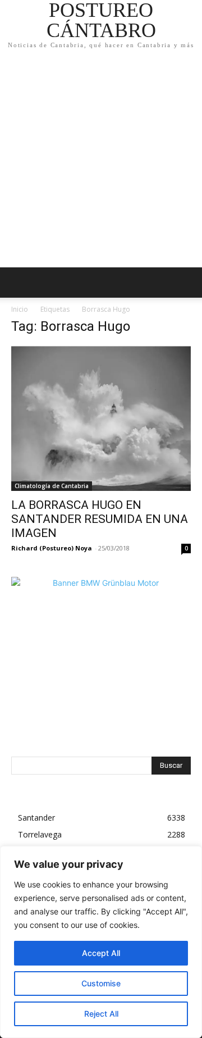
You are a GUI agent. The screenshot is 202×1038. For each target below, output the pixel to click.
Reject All (101, 1013)
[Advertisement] (101, 161)
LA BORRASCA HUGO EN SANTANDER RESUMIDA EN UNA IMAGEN (99, 519)
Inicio (19, 309)
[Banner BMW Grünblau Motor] (101, 667)
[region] (101, 942)
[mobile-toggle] (19, 282)
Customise (101, 983)
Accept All (101, 953)
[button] (186, 282)
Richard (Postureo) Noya (51, 548)
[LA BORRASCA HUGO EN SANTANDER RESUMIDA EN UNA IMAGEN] (101, 418)
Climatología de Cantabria (52, 486)
